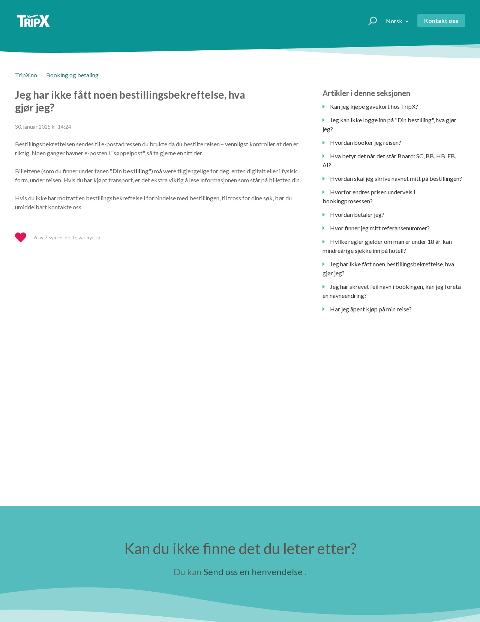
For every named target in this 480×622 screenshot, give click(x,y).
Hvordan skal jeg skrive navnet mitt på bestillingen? (396, 178)
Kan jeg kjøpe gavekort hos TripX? (374, 106)
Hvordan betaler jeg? (357, 214)
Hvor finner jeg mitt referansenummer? (380, 227)
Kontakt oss (441, 20)
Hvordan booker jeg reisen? (365, 142)
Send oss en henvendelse (253, 571)
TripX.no (26, 74)
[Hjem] (33, 20)
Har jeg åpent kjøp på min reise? (371, 309)
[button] (369, 21)
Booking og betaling (72, 74)
